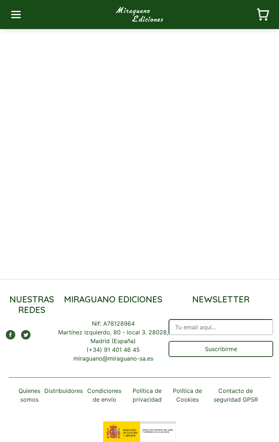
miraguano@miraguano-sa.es (113, 358)
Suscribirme (221, 349)
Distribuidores (63, 390)
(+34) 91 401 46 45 (113, 349)
